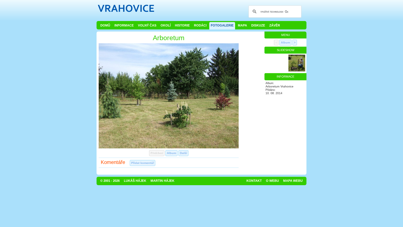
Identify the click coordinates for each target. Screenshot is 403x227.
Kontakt (254, 180)
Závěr (274, 25)
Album (171, 153)
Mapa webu (293, 180)
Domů (105, 25)
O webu (272, 180)
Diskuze (258, 25)
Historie (182, 25)
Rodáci (200, 25)
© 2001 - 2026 (110, 180)
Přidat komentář (142, 163)
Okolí (166, 25)
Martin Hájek (162, 180)
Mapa (242, 25)
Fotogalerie (222, 25)
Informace (124, 25)
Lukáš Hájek (135, 180)
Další (183, 153)
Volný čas (147, 25)
